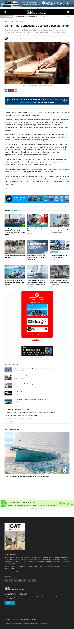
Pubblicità (15, 619)
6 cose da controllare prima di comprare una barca (28, 16)
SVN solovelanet (9, 21)
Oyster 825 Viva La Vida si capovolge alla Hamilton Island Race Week (32, 368)
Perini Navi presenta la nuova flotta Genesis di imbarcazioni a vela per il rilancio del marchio (36, 282)
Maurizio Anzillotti (10, 568)
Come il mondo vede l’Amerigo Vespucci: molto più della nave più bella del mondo (59, 231)
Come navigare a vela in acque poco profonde (17, 409)
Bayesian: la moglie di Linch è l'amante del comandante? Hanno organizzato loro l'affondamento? (30, 412)
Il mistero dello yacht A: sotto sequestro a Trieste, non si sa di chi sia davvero (59, 282)
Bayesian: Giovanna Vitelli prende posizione (25, 384)
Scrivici (34, 619)
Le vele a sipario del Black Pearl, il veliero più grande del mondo (21, 415)
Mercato (21, 21)
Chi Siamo (7, 619)
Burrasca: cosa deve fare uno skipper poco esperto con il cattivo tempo (36, 257)
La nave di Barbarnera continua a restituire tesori (18, 422)
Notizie (16, 21)
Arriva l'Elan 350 (17, 391)
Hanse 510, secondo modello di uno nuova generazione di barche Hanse (27, 476)
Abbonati (9, 603)
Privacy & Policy (25, 619)
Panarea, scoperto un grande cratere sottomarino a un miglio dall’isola (14, 282)
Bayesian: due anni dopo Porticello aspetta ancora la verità (30, 399)
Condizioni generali (10, 572)
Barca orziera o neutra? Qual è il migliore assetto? (18, 418)
